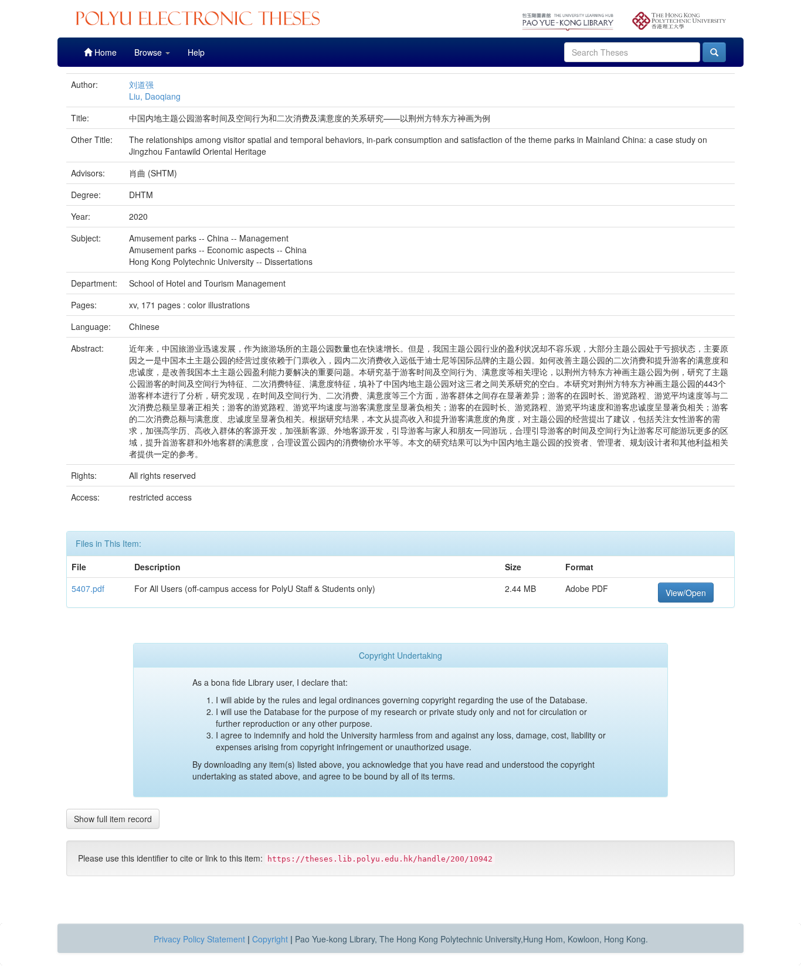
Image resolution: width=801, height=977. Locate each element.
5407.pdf (88, 588)
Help (196, 52)
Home (104, 52)
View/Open (686, 592)
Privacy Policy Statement (199, 939)
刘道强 (141, 84)
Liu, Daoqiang (155, 96)
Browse (149, 52)
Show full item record (113, 819)
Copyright (270, 939)
